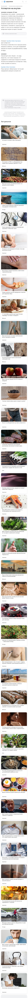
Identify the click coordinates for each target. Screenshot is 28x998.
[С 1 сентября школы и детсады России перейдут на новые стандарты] (14, 309)
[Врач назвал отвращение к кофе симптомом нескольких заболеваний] (14, 940)
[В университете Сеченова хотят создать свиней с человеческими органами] (14, 701)
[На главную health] (9, 1)
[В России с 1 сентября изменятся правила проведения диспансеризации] (14, 853)
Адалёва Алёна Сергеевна (14, 41)
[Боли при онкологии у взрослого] (14, 983)
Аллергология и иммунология (15, 6)
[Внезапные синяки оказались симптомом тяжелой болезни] (14, 266)
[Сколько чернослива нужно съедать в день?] (14, 396)
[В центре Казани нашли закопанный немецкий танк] (14, 353)
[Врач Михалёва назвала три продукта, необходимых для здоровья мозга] (14, 505)
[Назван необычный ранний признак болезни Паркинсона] (14, 548)
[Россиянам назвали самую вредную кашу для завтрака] (14, 614)
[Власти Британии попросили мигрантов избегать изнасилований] (14, 570)
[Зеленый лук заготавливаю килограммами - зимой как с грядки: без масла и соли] (14, 461)
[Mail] (4, 1)
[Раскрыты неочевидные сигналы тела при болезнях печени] (14, 244)
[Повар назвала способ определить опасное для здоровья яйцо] (14, 288)
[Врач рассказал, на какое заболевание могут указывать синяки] (14, 331)
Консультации (4, 6)
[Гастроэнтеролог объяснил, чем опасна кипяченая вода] (14, 961)
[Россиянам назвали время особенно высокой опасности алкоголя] (14, 679)
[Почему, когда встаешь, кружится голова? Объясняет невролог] (14, 483)
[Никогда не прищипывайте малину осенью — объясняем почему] (14, 635)
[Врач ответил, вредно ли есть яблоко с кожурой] (14, 375)
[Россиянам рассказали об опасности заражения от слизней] (14, 896)
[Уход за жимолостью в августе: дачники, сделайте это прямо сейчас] (14, 744)
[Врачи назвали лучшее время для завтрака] (14, 788)
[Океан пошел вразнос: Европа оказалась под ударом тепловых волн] (14, 201)
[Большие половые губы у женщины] (14, 135)
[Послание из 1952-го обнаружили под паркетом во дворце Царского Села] (14, 157)
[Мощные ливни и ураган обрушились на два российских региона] (14, 918)
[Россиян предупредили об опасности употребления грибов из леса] (14, 766)
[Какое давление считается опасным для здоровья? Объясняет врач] (14, 222)
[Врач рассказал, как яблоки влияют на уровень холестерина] (14, 179)
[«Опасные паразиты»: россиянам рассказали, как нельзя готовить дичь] (14, 440)
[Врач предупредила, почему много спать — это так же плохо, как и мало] (14, 831)
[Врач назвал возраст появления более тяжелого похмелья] (14, 809)
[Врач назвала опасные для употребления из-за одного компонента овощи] (14, 527)
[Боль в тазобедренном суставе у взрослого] (14, 418)
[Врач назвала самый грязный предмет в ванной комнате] (14, 875)
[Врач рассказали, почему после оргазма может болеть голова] (14, 592)
